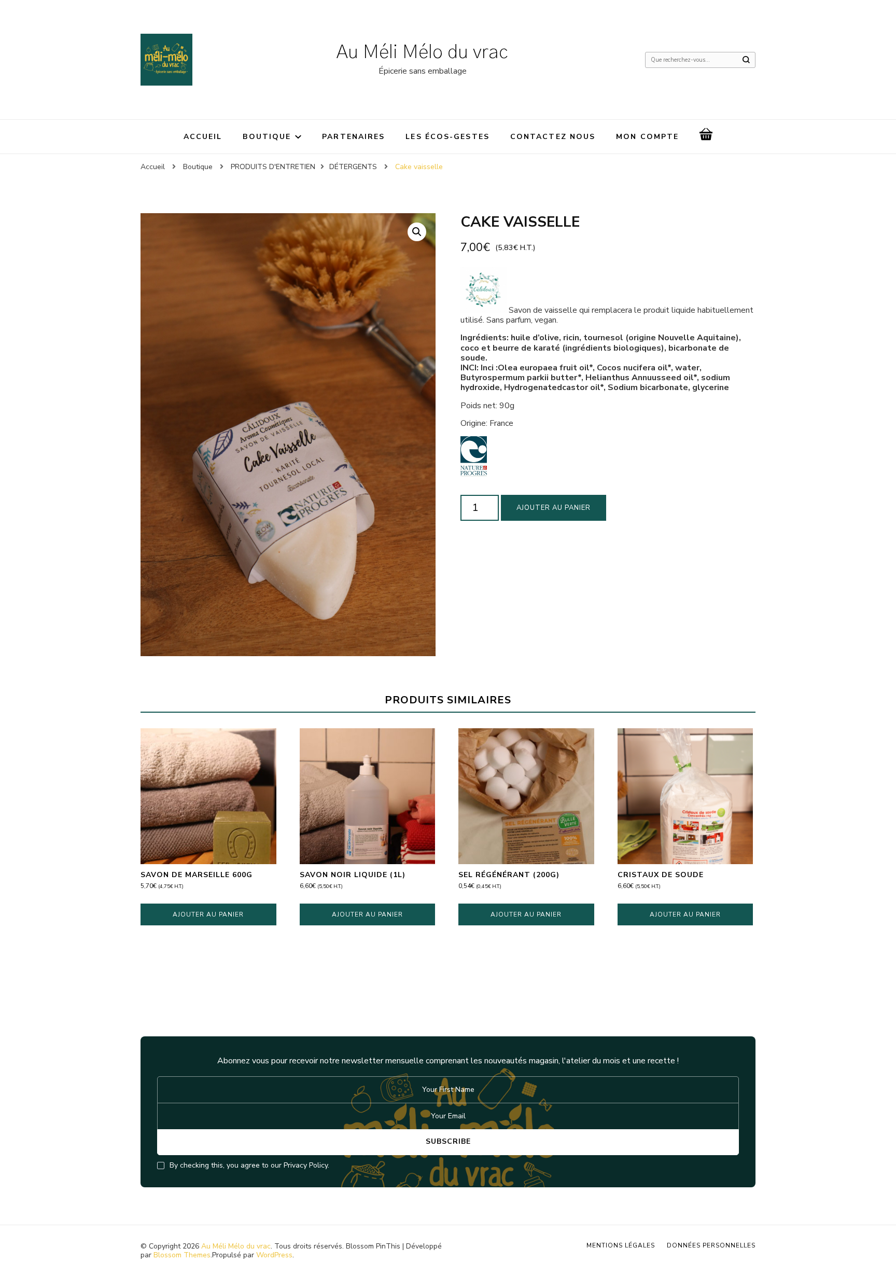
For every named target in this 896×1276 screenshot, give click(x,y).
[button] (417, 232)
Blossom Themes (182, 1255)
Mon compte (647, 137)
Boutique (267, 137)
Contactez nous (552, 137)
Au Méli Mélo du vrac (422, 52)
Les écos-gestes (447, 137)
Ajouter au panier (553, 507)
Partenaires (353, 137)
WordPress (274, 1255)
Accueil (203, 137)
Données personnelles (711, 1245)
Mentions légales (620, 1245)
